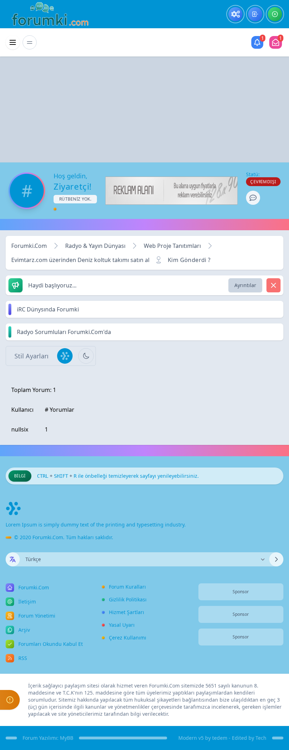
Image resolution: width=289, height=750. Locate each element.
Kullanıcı (22, 409)
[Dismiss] (273, 285)
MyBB (66, 737)
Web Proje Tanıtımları (172, 246)
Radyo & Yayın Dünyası (95, 246)
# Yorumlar (59, 409)
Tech (261, 737)
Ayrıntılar (245, 285)
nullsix (19, 429)
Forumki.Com (29, 246)
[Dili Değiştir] (276, 559)
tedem (219, 737)
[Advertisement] (144, 109)
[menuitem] (235, 14)
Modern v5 (191, 737)
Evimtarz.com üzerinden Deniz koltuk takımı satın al (80, 260)
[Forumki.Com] (47, 14)
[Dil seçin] (13, 559)
